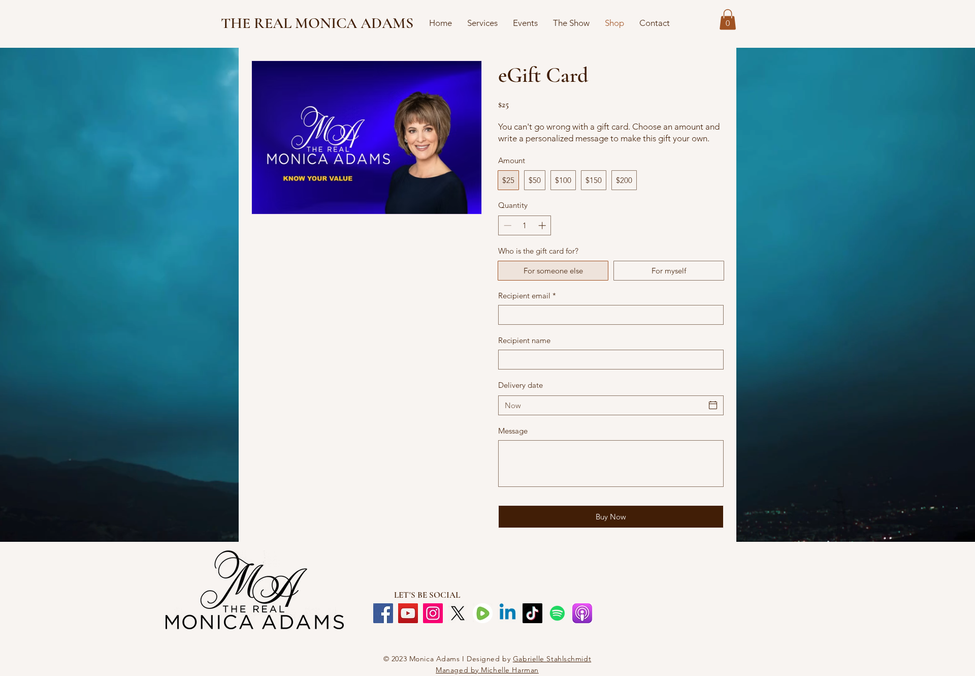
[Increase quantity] (543, 225)
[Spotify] (557, 613)
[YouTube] (408, 613)
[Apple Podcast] (582, 613)
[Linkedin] (507, 613)
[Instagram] (433, 613)
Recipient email (527, 295)
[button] (727, 19)
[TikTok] (532, 613)
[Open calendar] (713, 405)
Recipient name (524, 340)
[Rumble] (483, 613)
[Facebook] (383, 613)
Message (513, 431)
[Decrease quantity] (506, 225)
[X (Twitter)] (458, 613)
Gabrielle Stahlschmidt (552, 658)
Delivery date (520, 385)
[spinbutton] (524, 225)
